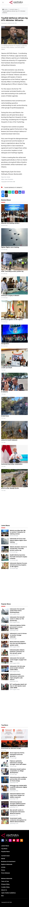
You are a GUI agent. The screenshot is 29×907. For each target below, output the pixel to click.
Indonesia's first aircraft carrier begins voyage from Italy (18, 659)
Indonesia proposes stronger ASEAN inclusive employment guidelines (17, 803)
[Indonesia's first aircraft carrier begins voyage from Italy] (5, 660)
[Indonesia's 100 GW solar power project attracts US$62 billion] (5, 668)
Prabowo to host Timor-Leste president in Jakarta (14, 391)
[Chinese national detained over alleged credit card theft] (14, 357)
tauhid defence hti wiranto (13, 187)
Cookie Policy (5, 887)
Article (3, 867)
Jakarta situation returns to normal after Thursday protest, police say (12, 270)
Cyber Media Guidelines (8, 893)
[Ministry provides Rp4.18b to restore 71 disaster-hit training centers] (14, 213)
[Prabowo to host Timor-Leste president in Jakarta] (14, 382)
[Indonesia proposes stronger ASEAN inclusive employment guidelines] (5, 804)
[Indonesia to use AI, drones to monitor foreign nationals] (5, 636)
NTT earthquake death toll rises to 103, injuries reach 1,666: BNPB (18, 686)
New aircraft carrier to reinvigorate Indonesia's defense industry (17, 811)
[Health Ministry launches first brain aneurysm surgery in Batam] (14, 285)
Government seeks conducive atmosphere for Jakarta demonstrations (18, 820)
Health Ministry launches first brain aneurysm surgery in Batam (12, 294)
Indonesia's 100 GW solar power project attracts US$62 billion (17, 668)
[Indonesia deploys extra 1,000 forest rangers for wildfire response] (5, 796)
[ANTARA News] (16, 2)
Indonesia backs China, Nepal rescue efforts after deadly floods (13, 487)
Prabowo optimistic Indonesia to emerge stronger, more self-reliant (18, 762)
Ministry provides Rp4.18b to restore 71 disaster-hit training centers (14, 222)
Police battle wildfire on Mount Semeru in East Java (14, 415)
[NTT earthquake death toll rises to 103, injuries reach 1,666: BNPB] (5, 686)
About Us (4, 890)
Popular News (6, 604)
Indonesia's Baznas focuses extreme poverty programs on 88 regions (13, 318)
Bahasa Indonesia (6, 878)
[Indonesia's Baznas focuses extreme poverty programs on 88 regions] (14, 309)
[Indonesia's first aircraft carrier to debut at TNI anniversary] (5, 619)
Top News (4, 725)
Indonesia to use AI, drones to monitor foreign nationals (18, 635)
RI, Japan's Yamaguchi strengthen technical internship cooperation (12, 463)
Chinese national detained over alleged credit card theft (14, 366)
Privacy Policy (5, 884)
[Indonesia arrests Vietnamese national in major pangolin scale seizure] (5, 676)
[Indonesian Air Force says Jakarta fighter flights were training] (14, 237)
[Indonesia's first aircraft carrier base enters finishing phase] (5, 611)
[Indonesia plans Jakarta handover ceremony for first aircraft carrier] (5, 652)
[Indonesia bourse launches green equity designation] (14, 333)
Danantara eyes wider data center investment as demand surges (12, 747)
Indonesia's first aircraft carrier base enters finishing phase (17, 610)
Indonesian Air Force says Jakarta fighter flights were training (12, 246)
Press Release (5, 873)
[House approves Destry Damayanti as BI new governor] (5, 755)
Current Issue (14, 9)
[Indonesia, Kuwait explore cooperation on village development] (5, 771)
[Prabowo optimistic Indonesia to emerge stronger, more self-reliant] (5, 763)
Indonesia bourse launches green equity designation (14, 342)
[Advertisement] (14, 508)
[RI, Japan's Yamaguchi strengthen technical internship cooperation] (14, 454)
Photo (3, 870)
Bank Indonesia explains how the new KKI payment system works (18, 643)
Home (6, 9)
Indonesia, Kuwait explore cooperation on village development (18, 770)
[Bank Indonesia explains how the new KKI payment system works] (5, 644)
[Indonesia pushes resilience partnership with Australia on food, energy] (5, 779)
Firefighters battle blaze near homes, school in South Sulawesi (13, 439)
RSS (2, 895)
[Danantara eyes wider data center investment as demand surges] (14, 738)
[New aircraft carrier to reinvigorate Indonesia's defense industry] (5, 812)
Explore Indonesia (6, 864)
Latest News (5, 525)
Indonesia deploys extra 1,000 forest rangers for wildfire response (17, 795)
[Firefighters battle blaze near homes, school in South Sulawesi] (14, 430)
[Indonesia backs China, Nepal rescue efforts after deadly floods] (14, 478)
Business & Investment (8, 861)
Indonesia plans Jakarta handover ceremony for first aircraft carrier (17, 651)
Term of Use (5, 881)
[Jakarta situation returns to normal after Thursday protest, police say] (14, 261)
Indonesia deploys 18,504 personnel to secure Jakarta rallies (17, 627)
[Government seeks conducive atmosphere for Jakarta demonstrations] (5, 820)
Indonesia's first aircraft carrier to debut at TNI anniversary (17, 618)
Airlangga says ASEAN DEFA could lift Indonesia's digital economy (18, 787)
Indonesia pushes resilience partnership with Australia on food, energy (18, 779)
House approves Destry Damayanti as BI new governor (17, 754)
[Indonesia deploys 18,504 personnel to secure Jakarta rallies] (5, 627)
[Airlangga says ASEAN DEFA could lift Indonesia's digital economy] (5, 788)
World (3, 858)
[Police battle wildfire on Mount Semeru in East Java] (14, 406)
